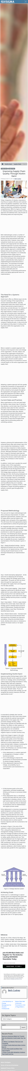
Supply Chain (17, 164)
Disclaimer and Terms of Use (16, 979)
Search (4, 1025)
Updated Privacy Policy (7, 1068)
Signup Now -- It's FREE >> (14, 966)
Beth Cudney (18, 178)
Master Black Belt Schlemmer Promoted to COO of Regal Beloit (20, 1004)
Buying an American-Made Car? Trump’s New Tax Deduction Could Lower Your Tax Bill (13, 1038)
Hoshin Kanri (8, 164)
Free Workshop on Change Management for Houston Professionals (7, 1005)
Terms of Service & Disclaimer (9, 1065)
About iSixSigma (6, 1062)
